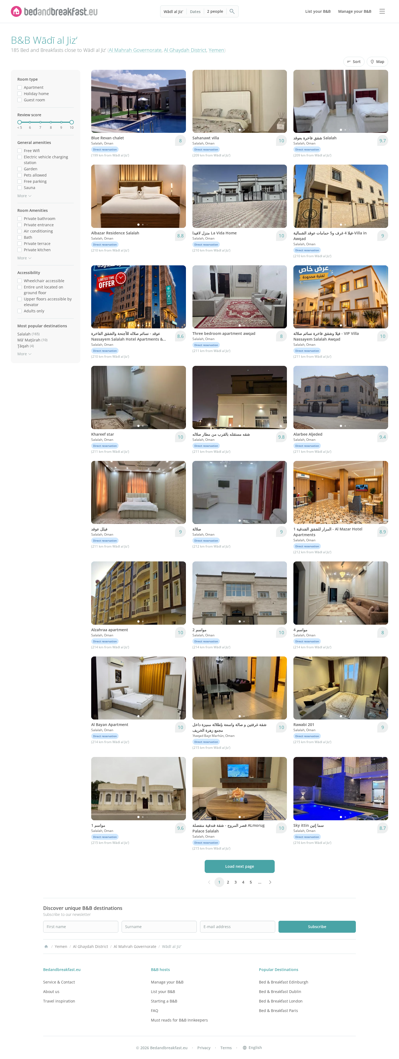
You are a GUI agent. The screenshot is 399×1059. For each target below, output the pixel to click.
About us (51, 991)
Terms (226, 1047)
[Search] (232, 11)
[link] (54, 11)
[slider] (19, 122)
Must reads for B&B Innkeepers (179, 1020)
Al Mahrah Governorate (135, 50)
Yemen (216, 50)
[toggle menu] (382, 11)
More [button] (22, 195)
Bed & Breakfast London (281, 1001)
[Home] (46, 946)
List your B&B (163, 991)
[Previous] (99, 101)
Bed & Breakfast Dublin (280, 991)
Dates (195, 11)
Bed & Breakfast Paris (278, 1010)
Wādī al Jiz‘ (173, 11)
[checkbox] (19, 87)
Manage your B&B (167, 982)
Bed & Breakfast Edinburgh (283, 982)
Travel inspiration (59, 1001)
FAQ (154, 1010)
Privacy (204, 1047)
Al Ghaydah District (185, 50)
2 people (215, 11)
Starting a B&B (164, 1001)
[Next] (178, 101)
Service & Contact (59, 982)
